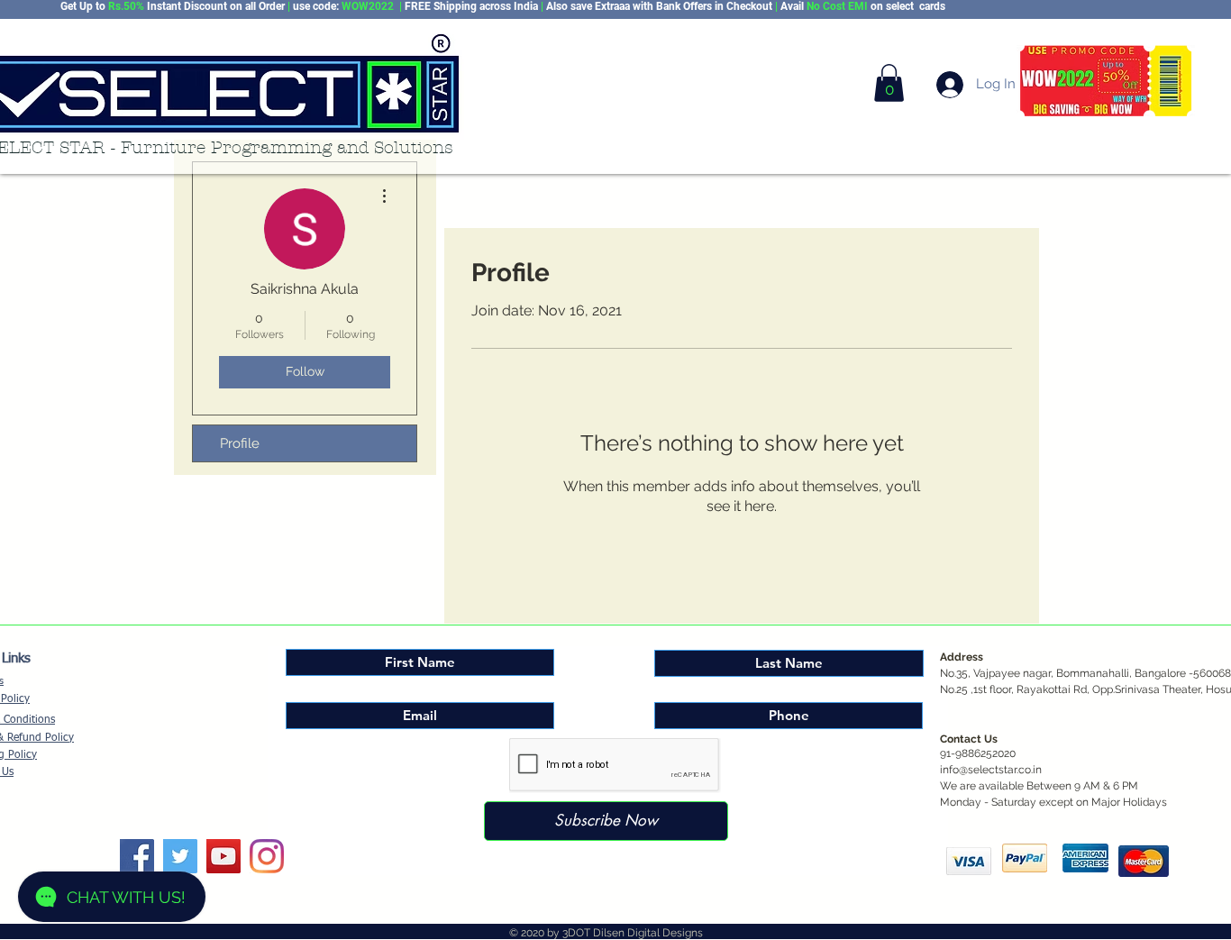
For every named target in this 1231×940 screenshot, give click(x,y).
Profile (240, 443)
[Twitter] (180, 856)
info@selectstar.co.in (991, 769)
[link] (889, 83)
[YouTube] (223, 856)
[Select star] (267, 856)
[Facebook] (137, 856)
